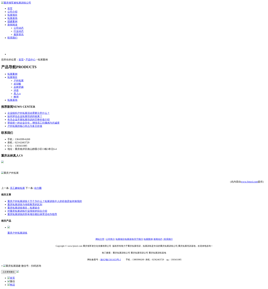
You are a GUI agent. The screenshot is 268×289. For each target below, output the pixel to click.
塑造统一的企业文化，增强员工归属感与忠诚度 (33, 122)
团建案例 (12, 21)
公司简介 (110, 239)
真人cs (17, 93)
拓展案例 (12, 74)
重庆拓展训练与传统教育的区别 (24, 204)
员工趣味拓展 (17, 188)
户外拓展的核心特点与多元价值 (24, 126)
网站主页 (100, 239)
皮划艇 (17, 83)
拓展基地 (12, 18)
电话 (12, 284)
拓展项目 (12, 15)
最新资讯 (19, 34)
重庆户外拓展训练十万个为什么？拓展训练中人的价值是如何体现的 (44, 201)
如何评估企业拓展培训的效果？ (24, 116)
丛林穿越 (19, 87)
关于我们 (138, 239)
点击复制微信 (8, 272)
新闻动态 (158, 239)
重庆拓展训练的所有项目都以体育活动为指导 (32, 214)
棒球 (16, 96)
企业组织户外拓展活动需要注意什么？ (28, 113)
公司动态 (19, 28)
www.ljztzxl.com (249, 181)
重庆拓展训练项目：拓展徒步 (23, 207)
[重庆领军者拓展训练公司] (16, 2)
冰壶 (16, 90)
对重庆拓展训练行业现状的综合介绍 (27, 211)
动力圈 (38, 188)
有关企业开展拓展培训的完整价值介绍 (28, 119)
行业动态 (19, 31)
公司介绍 (12, 11)
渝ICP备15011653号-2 (110, 259)
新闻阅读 (12, 24)
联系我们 (12, 37)
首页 (9, 8)
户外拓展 (19, 80)
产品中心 (31, 59)
